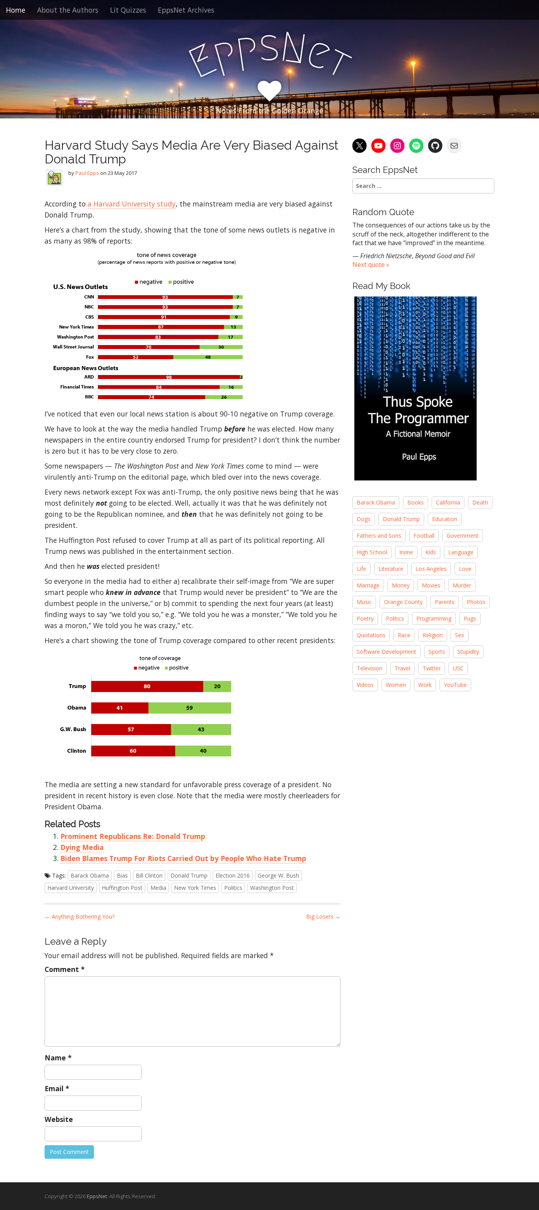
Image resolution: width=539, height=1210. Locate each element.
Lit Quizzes (128, 10)
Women (396, 684)
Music (364, 602)
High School (372, 552)
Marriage (368, 585)
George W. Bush (278, 875)
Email (57, 1088)
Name (58, 1057)
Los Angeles (431, 568)
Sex (459, 635)
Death (480, 502)
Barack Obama (90, 875)
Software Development (386, 651)
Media (158, 887)
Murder (462, 585)
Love (465, 568)
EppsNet (97, 1196)
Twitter (432, 668)
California (448, 502)
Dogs (364, 519)
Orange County (403, 602)
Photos (476, 602)
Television (369, 668)
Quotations (371, 635)
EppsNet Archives (186, 10)
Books (415, 502)
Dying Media (82, 847)
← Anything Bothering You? (79, 916)
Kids (430, 552)
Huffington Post (122, 887)
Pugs (470, 618)
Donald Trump (189, 875)
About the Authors (67, 10)
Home (15, 10)
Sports (437, 651)
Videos (365, 684)
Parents (445, 602)
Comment (65, 969)
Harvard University (70, 887)
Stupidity (468, 651)
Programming (433, 618)
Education (444, 519)
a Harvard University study (132, 203)
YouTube (455, 684)
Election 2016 (232, 875)
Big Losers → (323, 916)
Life (361, 568)
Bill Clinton (149, 875)
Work (425, 684)
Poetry (365, 618)
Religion (433, 635)
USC (458, 668)
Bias (122, 875)
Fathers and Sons (379, 535)
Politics (233, 887)
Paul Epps (87, 172)
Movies (431, 585)
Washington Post (272, 887)
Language (460, 552)
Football (424, 535)
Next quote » (370, 264)
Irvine (406, 552)
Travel (402, 668)
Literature (390, 568)
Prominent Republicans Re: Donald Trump (132, 836)
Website (59, 1119)
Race (404, 635)
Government (463, 535)
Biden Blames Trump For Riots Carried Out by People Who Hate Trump (183, 858)
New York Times (195, 887)
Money (401, 585)
